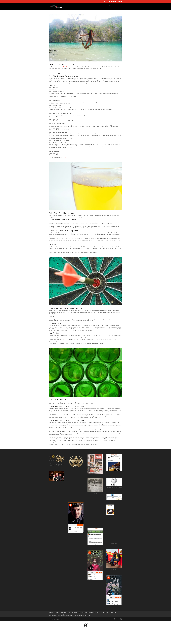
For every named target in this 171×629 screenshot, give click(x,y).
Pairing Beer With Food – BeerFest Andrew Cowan (60, 615)
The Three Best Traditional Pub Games (66, 308)
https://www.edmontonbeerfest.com (90, 612)
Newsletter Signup (61, 614)
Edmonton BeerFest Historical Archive (73, 5)
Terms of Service (104, 612)
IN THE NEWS (78, 614)
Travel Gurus (66, 66)
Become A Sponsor (75, 612)
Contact (97, 5)
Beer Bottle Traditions (59, 399)
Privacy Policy (113, 612)
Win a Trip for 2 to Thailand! (61, 64)
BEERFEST (114, 1)
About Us (89, 5)
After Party (59, 7)
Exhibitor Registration (108, 5)
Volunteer (57, 612)
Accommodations (65, 612)
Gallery (120, 1)
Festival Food (70, 614)
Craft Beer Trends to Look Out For (82, 615)
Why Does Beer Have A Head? (62, 213)
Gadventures (58, 66)
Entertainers (52, 614)
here (79, 71)
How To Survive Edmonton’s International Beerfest (95, 614)
